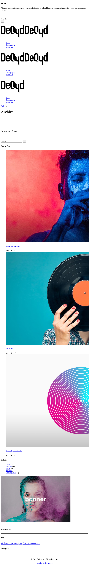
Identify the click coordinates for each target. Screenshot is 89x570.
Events (8, 464)
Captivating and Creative (14, 451)
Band (14, 543)
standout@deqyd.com (45, 563)
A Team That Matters (12, 246)
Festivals (9, 467)
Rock (38, 543)
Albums (6, 543)
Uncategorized (11, 473)
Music (8, 469)
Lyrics (19, 544)
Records (9, 471)
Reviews (33, 544)
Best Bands (9, 348)
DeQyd (3, 106)
